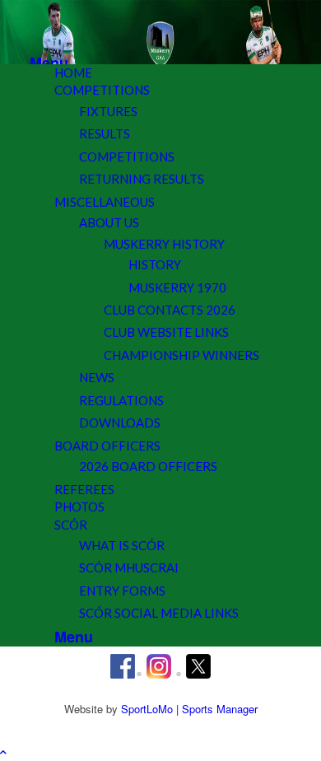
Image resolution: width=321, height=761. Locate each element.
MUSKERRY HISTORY (164, 243)
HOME (73, 72)
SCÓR (70, 524)
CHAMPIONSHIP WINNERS (181, 355)
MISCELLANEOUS (104, 201)
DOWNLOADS (119, 422)
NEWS (96, 377)
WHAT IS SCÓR (122, 545)
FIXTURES (108, 111)
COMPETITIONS (102, 89)
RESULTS (104, 133)
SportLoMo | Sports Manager (189, 709)
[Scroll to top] (3, 751)
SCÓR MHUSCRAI (129, 567)
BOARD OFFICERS (107, 445)
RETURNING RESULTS (141, 178)
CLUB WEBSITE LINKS (166, 331)
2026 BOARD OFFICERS (148, 466)
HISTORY (154, 264)
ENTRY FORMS (122, 590)
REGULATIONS (121, 400)
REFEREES (84, 489)
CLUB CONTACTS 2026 (169, 309)
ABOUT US (109, 222)
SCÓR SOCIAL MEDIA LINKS (159, 612)
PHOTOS (79, 506)
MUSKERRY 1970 (177, 287)
